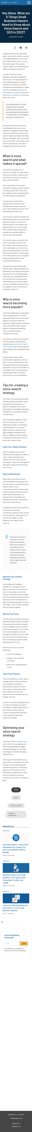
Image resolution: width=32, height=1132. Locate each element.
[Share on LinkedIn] (26, 48)
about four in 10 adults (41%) (12, 95)
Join (23, 943)
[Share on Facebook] (21, 48)
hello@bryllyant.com (16, 1118)
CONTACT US (16, 1127)
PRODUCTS (16, 1124)
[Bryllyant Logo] (9, 2)
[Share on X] (15, 48)
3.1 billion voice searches (18, 741)
